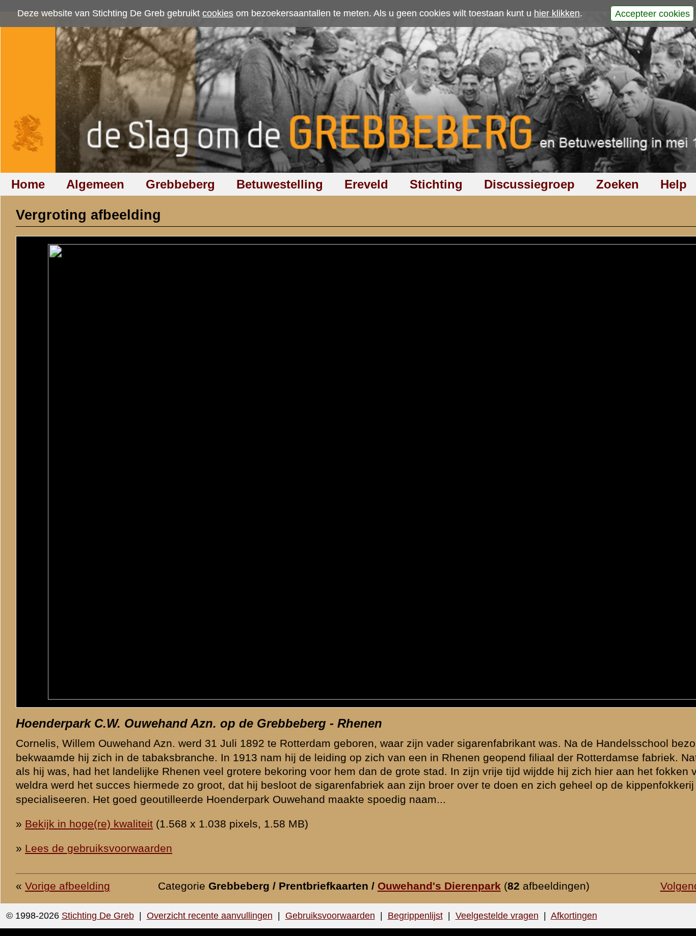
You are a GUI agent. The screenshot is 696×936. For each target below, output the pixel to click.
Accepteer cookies (652, 13)
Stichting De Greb (98, 916)
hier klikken (557, 13)
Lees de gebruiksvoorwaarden (98, 848)
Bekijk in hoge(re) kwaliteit (89, 824)
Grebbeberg (180, 184)
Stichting (436, 184)
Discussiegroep (529, 184)
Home (28, 184)
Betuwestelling (279, 184)
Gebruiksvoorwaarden (330, 916)
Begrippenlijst (415, 916)
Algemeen (95, 184)
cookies (217, 13)
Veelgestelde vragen (497, 916)
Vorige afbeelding (67, 886)
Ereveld (366, 184)
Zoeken (617, 184)
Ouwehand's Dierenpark (439, 886)
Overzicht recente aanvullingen (210, 916)
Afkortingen (574, 916)
